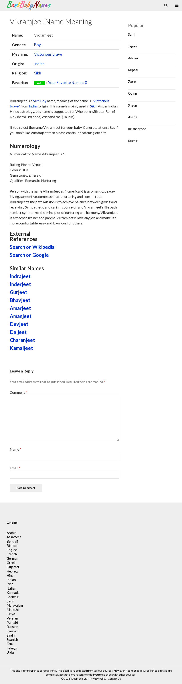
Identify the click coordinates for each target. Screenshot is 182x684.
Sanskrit (13, 631)
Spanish (12, 639)
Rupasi (133, 70)
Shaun (132, 105)
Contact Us (114, 678)
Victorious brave (48, 54)
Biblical (12, 546)
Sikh (37, 73)
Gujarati (13, 567)
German (12, 558)
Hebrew (12, 571)
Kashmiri (13, 597)
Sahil (131, 34)
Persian (12, 618)
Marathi (13, 610)
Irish (10, 584)
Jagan (132, 46)
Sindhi (11, 635)
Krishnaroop (137, 129)
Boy (37, 44)
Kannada (13, 592)
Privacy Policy (98, 678)
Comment (18, 392)
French (12, 554)
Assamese (14, 537)
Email (15, 468)
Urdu (10, 652)
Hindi (10, 575)
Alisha (132, 117)
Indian (39, 63)
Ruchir (133, 141)
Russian (12, 627)
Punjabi (12, 622)
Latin (10, 601)
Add (39, 83)
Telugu (12, 648)
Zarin (132, 82)
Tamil (10, 644)
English (12, 550)
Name (15, 449)
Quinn (132, 93)
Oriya (11, 614)
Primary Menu (176, 5)
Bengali (12, 541)
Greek (11, 563)
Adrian (133, 58)
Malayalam (15, 605)
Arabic (11, 533)
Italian (11, 588)
